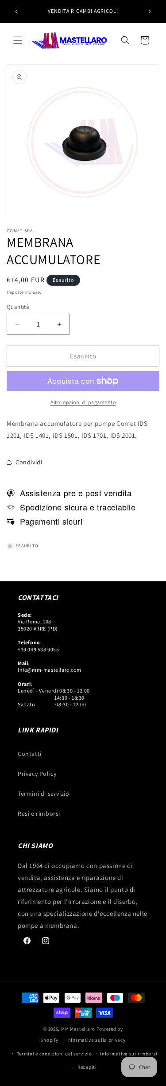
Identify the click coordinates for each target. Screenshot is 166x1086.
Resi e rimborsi (39, 813)
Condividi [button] (28, 462)
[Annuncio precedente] (16, 11)
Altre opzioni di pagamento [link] (83, 402)
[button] (17, 40)
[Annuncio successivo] (149, 11)
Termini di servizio (43, 794)
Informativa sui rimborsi (129, 1054)
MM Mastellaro (79, 1029)
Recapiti (87, 1067)
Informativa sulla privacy (96, 1040)
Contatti (30, 754)
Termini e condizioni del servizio (54, 1054)
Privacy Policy (37, 774)
